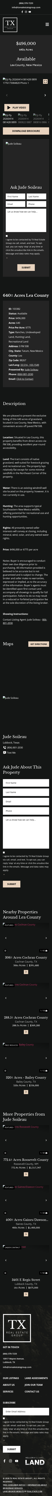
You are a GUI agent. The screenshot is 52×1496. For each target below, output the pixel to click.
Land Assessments (36, 1378)
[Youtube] (30, 12)
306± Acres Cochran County (26, 957)
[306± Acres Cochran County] (26, 938)
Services (8, 1391)
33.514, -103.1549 (29, 365)
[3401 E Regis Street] (26, 1260)
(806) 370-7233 (26, 3)
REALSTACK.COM (34, 1491)
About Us (9, 1384)
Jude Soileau (31, 369)
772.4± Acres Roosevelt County (26, 1160)
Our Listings (11, 1378)
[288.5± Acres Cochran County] (26, 998)
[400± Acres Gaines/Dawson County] (26, 1200)
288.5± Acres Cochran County (26, 1017)
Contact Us (32, 1391)
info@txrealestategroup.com (26, 7)
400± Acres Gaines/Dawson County (26, 1220)
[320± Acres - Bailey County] (26, 1058)
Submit (26, 267)
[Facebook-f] (22, 12)
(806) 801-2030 (25, 374)
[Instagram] (26, 12)
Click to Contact (24, 379)
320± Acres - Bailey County (26, 1077)
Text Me (11, 752)
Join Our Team (34, 1384)
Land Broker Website (13, 1491)
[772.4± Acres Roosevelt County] (26, 1140)
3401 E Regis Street (26, 1280)
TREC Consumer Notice (14, 1485)
